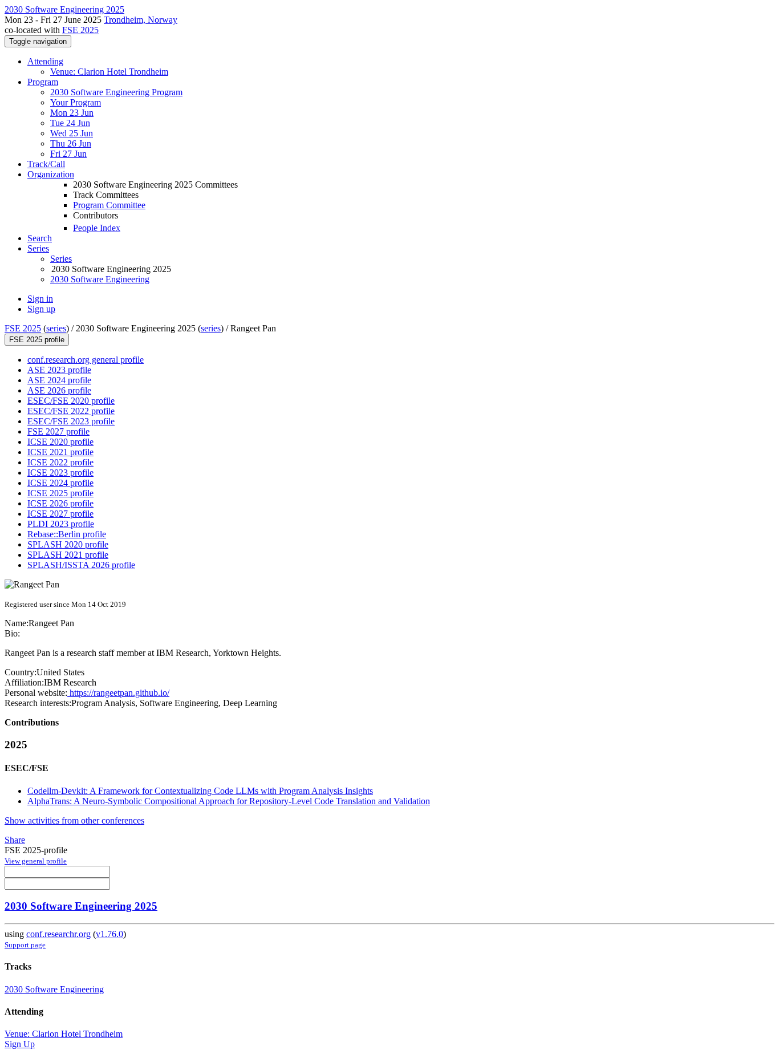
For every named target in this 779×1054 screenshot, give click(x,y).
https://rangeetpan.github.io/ (118, 693)
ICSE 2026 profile (60, 503)
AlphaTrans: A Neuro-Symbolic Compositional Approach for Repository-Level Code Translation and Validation (228, 801)
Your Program (75, 102)
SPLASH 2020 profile (67, 544)
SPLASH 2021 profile (67, 555)
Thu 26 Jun (70, 143)
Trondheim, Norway (140, 20)
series (56, 328)
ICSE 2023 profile (60, 472)
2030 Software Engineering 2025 (81, 906)
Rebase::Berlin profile (66, 534)
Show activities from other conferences (74, 820)
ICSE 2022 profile (60, 462)
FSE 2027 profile (58, 431)
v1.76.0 (109, 934)
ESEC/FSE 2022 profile (71, 411)
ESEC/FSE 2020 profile (71, 401)
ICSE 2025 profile (60, 493)
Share (15, 840)
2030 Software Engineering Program (116, 92)
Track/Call (46, 164)
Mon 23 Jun (72, 112)
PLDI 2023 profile (60, 524)
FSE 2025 (80, 30)
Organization (50, 174)
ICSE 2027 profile (60, 513)
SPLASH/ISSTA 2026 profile (81, 565)
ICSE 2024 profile (60, 483)
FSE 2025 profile (36, 339)
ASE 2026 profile (59, 390)
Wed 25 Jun (71, 133)
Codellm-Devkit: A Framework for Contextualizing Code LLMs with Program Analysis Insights (200, 791)
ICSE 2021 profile (60, 452)
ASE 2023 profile (59, 370)
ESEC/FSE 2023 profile (71, 421)
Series (61, 259)
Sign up (41, 309)
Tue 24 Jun (70, 123)
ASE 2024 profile (59, 380)
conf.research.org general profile (85, 359)
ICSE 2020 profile (60, 442)
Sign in (40, 298)
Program (42, 82)
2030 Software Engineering (99, 279)
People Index (96, 228)
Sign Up (20, 1044)
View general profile (36, 861)
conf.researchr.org (58, 934)
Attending (45, 61)
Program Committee (109, 205)
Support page (25, 945)
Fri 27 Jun (68, 154)
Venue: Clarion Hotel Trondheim (109, 71)
